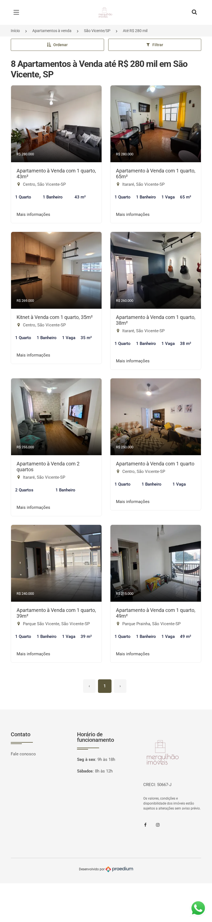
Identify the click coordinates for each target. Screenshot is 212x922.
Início (15, 30)
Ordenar (60, 45)
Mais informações (33, 214)
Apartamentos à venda (51, 30)
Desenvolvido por (92, 869)
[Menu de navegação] (18, 12)
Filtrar (157, 45)
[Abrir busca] (194, 12)
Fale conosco (23, 753)
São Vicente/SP (97, 30)
